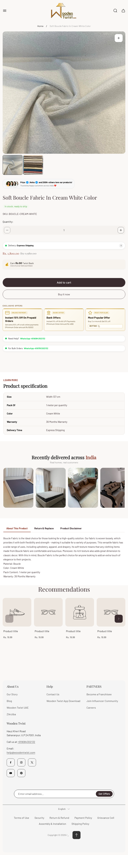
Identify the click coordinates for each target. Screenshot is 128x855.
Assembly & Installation (52, 823)
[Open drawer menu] (4, 10)
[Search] (115, 10)
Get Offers (104, 793)
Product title (10, 631)
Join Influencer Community (102, 700)
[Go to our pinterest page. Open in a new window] (21, 773)
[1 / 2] (12, 165)
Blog (9, 700)
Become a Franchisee (99, 694)
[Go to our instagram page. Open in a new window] (21, 762)
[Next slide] (119, 619)
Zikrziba (11, 714)
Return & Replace (44, 528)
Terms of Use (21, 817)
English (62, 808)
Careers (91, 707)
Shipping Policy (80, 823)
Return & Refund (59, 817)
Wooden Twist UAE (18, 707)
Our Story (12, 694)
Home (40, 26)
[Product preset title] (17, 612)
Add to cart (64, 282)
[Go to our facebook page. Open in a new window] (11, 762)
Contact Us (52, 694)
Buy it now (64, 294)
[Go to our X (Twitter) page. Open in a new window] (32, 762)
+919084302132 (26, 741)
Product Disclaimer (71, 528)
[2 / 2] (33, 165)
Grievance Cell (105, 817)
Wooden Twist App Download (63, 700)
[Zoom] (119, 38)
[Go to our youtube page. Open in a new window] (11, 773)
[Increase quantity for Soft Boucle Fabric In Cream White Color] (121, 230)
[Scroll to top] (76, 835)
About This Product (17, 528)
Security (39, 817)
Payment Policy (83, 817)
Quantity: (8, 221)
